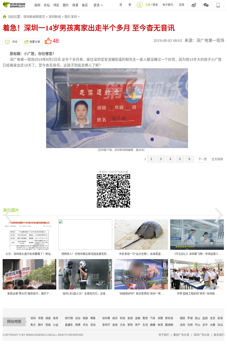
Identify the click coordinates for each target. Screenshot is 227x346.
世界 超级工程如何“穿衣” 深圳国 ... (197, 293)
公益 (55, 324)
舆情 (77, 324)
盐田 (205, 318)
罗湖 (190, 318)
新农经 (169, 318)
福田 (182, 318)
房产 (137, 324)
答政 (48, 324)
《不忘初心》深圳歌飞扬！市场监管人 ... (197, 254)
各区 (85, 5)
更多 (97, 5)
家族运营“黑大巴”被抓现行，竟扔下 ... (29, 293)
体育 (160, 324)
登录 (155, 4)
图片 (66, 5)
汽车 (152, 318)
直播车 (69, 324)
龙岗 (182, 324)
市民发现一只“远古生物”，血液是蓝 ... (141, 254)
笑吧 (130, 324)
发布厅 (106, 324)
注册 (148, 4)
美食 (115, 324)
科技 (122, 318)
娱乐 (115, 318)
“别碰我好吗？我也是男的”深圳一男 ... (141, 293)
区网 (181, 4)
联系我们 (219, 334)
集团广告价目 (181, 334)
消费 (160, 318)
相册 (85, 318)
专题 (40, 318)
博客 (93, 318)
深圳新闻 (55, 16)
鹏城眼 (169, 324)
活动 (93, 324)
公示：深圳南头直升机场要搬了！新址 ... (29, 254)
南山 (197, 318)
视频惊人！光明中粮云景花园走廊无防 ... (85, 254)
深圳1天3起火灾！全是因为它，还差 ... (85, 293)
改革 (75, 5)
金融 (137, 318)
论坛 (47, 5)
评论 (15, 41)
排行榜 (69, 318)
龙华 (205, 324)
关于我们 (164, 334)
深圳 (37, 5)
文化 (122, 324)
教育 (145, 318)
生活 (145, 324)
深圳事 (106, 318)
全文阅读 (217, 159)
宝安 (212, 318)
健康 (152, 324)
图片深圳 (71, 16)
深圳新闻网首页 (34, 16)
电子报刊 (167, 4)
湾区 (56, 5)
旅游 (130, 318)
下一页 (202, 159)
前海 (220, 318)
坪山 (197, 324)
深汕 (220, 324)
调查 (48, 318)
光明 (190, 324)
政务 (55, 318)
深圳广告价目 (201, 334)
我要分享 (34, 41)
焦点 (33, 324)
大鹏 (212, 324)
